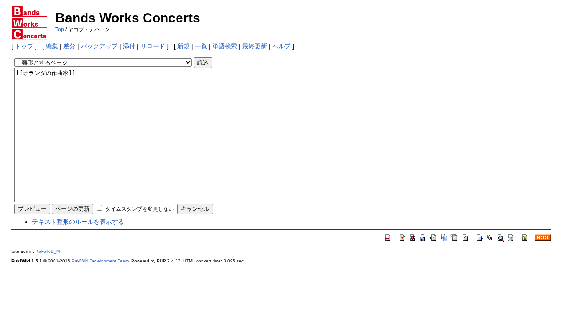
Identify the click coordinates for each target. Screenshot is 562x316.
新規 (183, 46)
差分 (69, 46)
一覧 (201, 46)
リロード (152, 46)
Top (59, 29)
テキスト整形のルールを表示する (78, 221)
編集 (52, 46)
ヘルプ (281, 46)
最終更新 (254, 46)
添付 (129, 46)
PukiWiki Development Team (100, 261)
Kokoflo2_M (48, 251)
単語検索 (225, 46)
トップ (24, 46)
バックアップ (99, 46)
